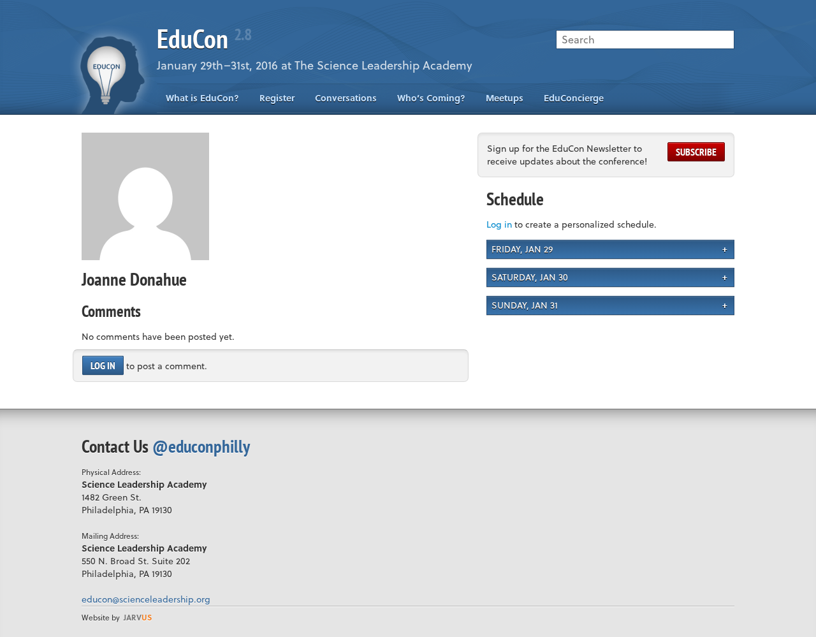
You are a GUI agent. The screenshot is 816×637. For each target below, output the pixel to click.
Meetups (504, 98)
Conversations (346, 98)
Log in (103, 365)
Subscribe (696, 151)
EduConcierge (574, 98)
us (138, 617)
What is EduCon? (202, 98)
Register (277, 98)
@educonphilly (201, 446)
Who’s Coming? (431, 98)
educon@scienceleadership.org (146, 599)
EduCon (204, 38)
